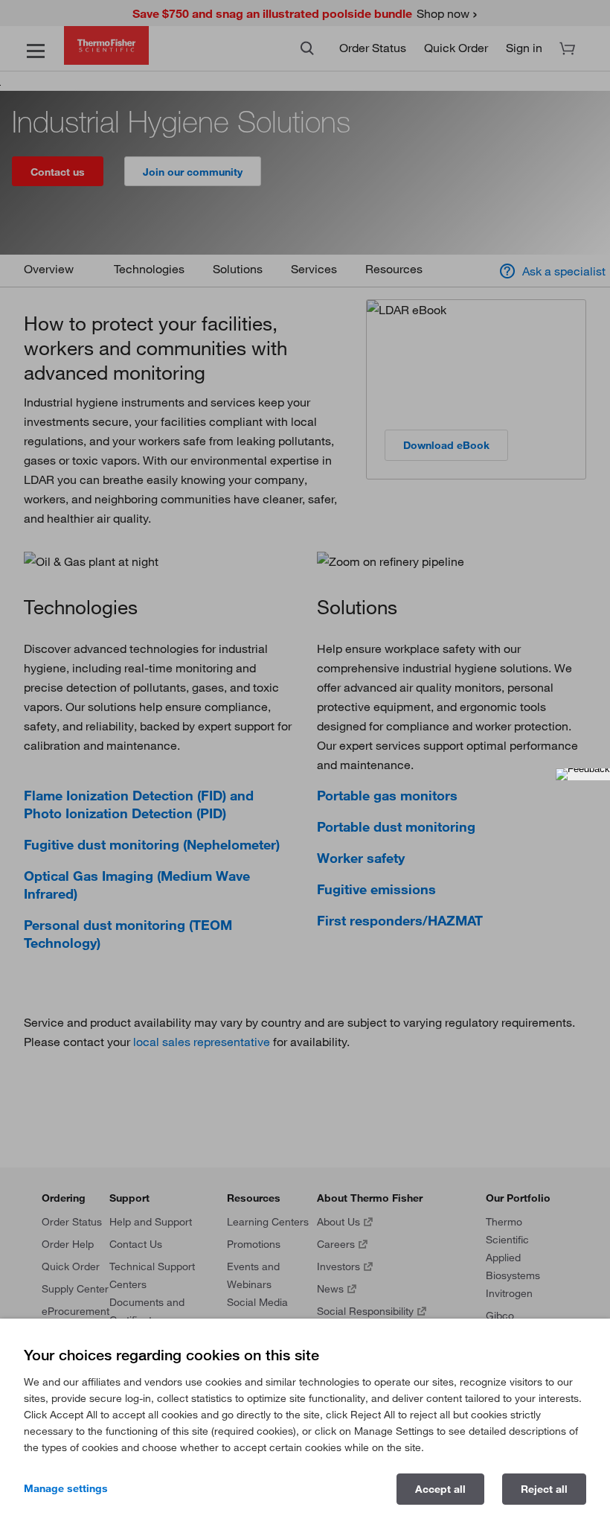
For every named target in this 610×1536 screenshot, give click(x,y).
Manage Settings (66, 1488)
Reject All (544, 1489)
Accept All (440, 1489)
